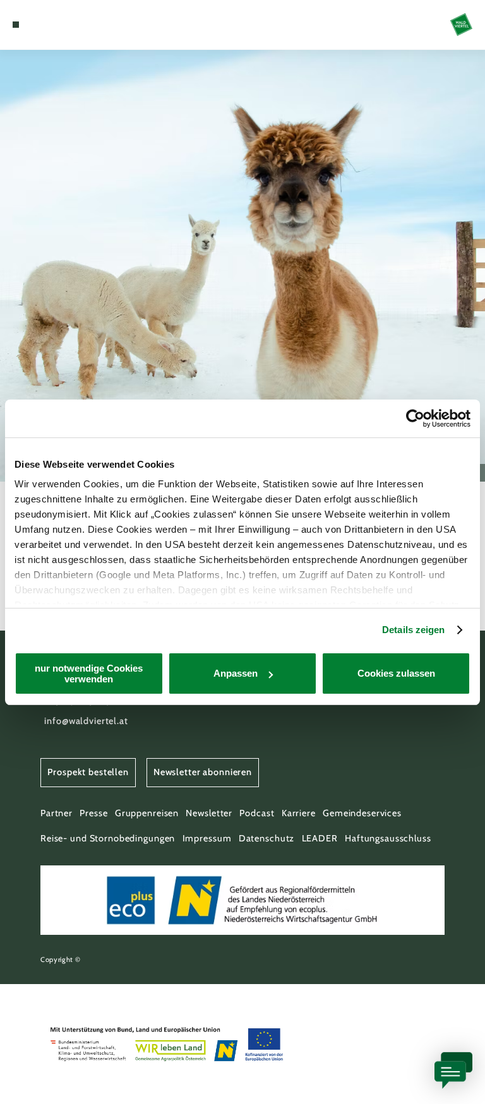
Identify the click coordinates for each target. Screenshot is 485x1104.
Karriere (299, 813)
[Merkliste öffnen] (50, 24)
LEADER (320, 838)
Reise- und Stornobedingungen (107, 838)
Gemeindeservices (362, 813)
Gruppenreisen (147, 813)
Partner (56, 813)
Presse (93, 813)
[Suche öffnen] (62, 24)
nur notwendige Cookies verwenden (89, 673)
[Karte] (39, 24)
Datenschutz (267, 838)
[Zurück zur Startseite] (461, 24)
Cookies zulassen (396, 673)
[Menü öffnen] (16, 24)
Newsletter (209, 813)
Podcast (256, 813)
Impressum (207, 838)
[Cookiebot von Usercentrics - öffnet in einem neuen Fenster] (415, 418)
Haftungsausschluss (388, 838)
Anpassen (235, 673)
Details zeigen (413, 629)
